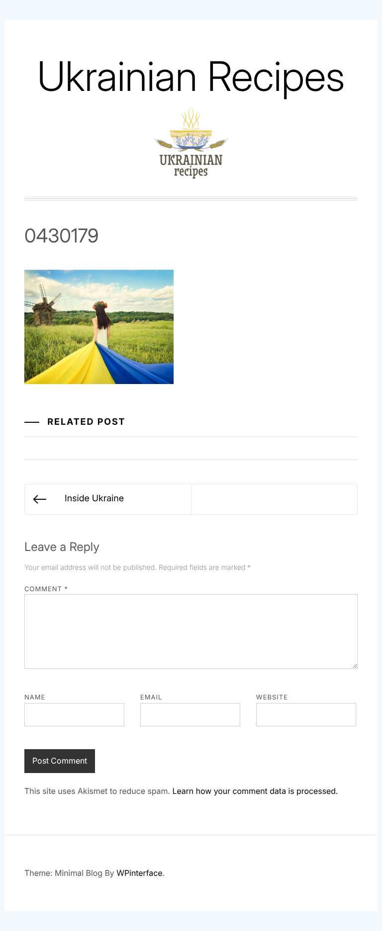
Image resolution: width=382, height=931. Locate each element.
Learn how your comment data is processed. (255, 791)
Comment (46, 589)
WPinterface (139, 873)
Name (34, 697)
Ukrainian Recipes (191, 76)
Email (151, 697)
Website (272, 697)
